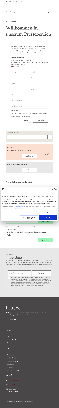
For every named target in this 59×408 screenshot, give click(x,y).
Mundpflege (10, 331)
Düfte (8, 337)
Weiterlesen (45, 221)
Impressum (40, 7)
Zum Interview (29, 156)
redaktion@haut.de (16, 67)
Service (8, 346)
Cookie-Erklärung (11, 358)
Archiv (8, 349)
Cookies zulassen (48, 217)
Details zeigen (50, 212)
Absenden (40, 120)
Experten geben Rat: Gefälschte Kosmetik (19, 150)
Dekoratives (10, 334)
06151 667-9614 (13, 380)
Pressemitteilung (12, 229)
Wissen (8, 343)
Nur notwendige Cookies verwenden (29, 218)
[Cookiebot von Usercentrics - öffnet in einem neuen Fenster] (51, 189)
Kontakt (34, 7)
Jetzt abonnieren (29, 170)
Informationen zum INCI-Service (13, 140)
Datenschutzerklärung (19, 206)
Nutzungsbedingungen (13, 361)
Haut (8, 325)
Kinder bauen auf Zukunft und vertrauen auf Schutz (27, 234)
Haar (8, 328)
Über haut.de (10, 355)
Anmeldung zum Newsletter (26, 7)
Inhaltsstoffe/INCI (11, 340)
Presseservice (10, 364)
